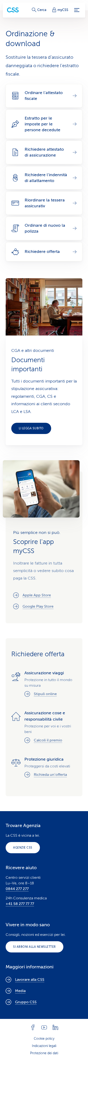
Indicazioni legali (44, 1046)
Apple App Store (37, 595)
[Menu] (77, 10)
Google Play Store (38, 606)
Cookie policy (44, 1038)
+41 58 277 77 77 (20, 904)
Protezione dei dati (44, 1053)
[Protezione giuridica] (44, 767)
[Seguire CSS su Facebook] (33, 1027)
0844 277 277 (17, 889)
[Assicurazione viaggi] (44, 684)
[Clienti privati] (13, 9)
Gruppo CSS (26, 1002)
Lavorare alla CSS (29, 979)
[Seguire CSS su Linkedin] (55, 1027)
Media (20, 991)
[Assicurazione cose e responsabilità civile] (44, 727)
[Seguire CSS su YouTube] (44, 1027)
